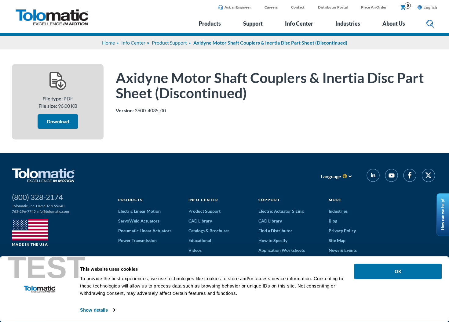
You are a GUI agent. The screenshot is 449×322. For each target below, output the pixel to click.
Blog (333, 220)
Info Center (299, 23)
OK (398, 271)
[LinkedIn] (373, 176)
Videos (195, 250)
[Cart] (403, 7)
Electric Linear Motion (139, 211)
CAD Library (200, 220)
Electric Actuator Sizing (281, 211)
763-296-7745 (24, 211)
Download (58, 121)
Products (210, 23)
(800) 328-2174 (37, 197)
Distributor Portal (333, 7)
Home (108, 42)
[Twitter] (428, 176)
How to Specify (272, 240)
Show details (94, 310)
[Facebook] (409, 176)
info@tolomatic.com (52, 211)
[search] (430, 24)
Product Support (169, 42)
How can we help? (442, 214)
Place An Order (374, 7)
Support (253, 23)
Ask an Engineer (237, 7)
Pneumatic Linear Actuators (144, 230)
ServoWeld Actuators (138, 220)
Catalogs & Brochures (208, 230)
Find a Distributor (275, 230)
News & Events (343, 250)
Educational (199, 240)
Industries (347, 23)
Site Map (337, 240)
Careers (271, 7)
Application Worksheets (281, 250)
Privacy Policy (342, 230)
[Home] (52, 24)
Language (331, 176)
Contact (298, 7)
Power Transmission (137, 240)
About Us (393, 23)
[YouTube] (391, 176)
